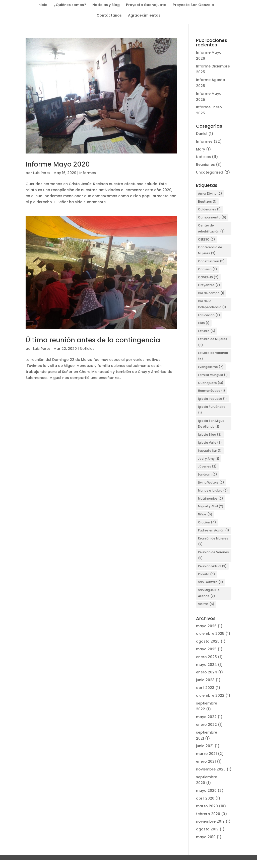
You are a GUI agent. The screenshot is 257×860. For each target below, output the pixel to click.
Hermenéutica (211, 390)
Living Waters (211, 482)
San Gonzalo (210, 582)
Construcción (211, 261)
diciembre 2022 (210, 695)
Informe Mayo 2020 (58, 164)
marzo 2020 (207, 806)
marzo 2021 (206, 753)
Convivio (207, 269)
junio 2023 (205, 679)
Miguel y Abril (210, 506)
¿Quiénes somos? (70, 5)
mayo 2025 (206, 649)
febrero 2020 (208, 813)
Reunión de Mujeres (213, 541)
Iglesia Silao (210, 434)
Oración (207, 522)
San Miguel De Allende (209, 593)
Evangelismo (211, 367)
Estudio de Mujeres (212, 342)
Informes (87, 172)
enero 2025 (206, 656)
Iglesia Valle (210, 442)
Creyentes (209, 285)
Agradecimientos (144, 16)
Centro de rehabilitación (211, 228)
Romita (206, 574)
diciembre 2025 (210, 633)
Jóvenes (207, 466)
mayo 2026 (206, 626)
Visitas (206, 604)
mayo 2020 (206, 790)
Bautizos (207, 201)
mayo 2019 (206, 836)
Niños (205, 514)
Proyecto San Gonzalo (193, 5)
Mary (200, 149)
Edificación (209, 315)
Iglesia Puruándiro (211, 410)
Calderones (209, 209)
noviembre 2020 (211, 769)
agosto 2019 (207, 829)
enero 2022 (206, 724)
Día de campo (211, 293)
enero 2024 (206, 672)
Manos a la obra (213, 490)
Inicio (42, 5)
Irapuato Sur (210, 450)
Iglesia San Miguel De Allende (211, 424)
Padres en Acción (213, 530)
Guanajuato (210, 383)
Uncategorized (209, 172)
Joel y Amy (208, 458)
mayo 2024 (206, 664)
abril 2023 (205, 687)
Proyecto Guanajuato (146, 5)
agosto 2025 (208, 641)
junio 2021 (205, 745)
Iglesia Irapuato (212, 399)
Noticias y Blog (106, 5)
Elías (204, 323)
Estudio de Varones (213, 356)
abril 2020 (205, 798)
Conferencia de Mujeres (210, 250)
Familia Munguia (213, 375)
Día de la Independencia (212, 304)
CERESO (206, 239)
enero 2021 (206, 761)
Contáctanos (109, 16)
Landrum (207, 474)
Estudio (206, 331)
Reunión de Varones (213, 555)
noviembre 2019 (210, 821)
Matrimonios (210, 498)
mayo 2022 (206, 716)
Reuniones (205, 164)
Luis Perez (41, 172)
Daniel (201, 133)
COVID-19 (208, 277)
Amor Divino (210, 193)
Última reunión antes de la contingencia (93, 340)
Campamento (212, 217)
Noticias (87, 348)
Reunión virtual (212, 566)
